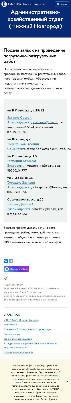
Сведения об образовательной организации (27, 329)
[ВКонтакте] (6, 261)
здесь (57, 375)
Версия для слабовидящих (18, 338)
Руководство (10, 324)
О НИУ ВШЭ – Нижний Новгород (21, 319)
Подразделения (12, 334)
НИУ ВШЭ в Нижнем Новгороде (26, 4)
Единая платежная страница (18, 351)
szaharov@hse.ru (45, 122)
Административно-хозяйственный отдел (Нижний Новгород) (35, 19)
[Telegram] (11, 261)
